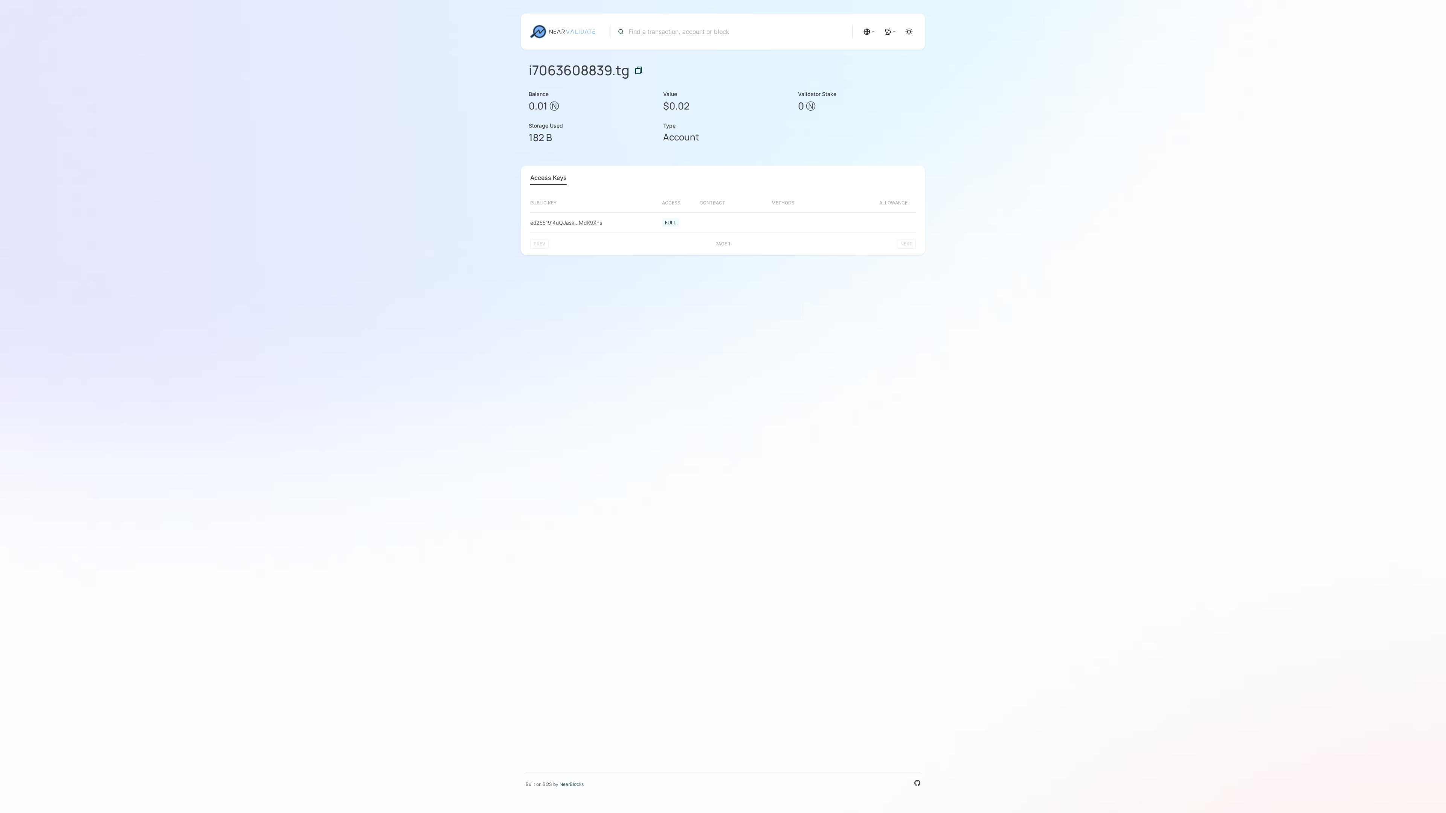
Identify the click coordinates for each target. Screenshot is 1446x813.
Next (906, 244)
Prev (539, 244)
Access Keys (548, 177)
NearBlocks (572, 784)
